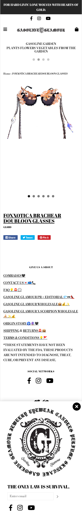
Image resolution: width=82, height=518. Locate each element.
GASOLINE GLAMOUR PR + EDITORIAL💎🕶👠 (38, 297)
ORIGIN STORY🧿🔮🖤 (21, 324)
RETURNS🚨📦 (34, 331)
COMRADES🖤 (14, 276)
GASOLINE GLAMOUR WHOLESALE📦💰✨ (36, 304)
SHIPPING (11, 331)
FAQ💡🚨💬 (12, 290)
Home (7, 73)
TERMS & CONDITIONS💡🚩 (25, 338)
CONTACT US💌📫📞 (19, 283)
